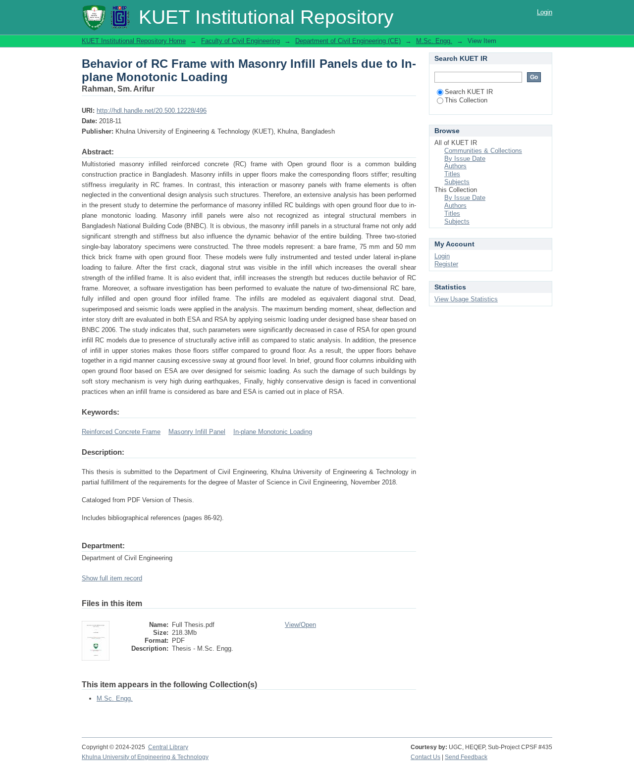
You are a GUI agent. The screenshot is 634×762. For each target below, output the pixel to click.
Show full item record (112, 578)
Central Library (168, 747)
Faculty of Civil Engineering (240, 41)
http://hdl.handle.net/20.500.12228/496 (152, 110)
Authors (455, 166)
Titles (452, 174)
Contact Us (425, 757)
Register (446, 264)
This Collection (466, 100)
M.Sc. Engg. (434, 41)
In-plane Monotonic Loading (272, 431)
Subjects (457, 182)
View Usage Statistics (466, 299)
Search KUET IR (469, 91)
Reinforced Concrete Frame (121, 431)
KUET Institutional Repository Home (134, 41)
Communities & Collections (483, 150)
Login (544, 12)
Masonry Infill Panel (196, 431)
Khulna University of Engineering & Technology (145, 757)
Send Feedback (466, 757)
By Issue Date (464, 158)
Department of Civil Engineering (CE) (348, 41)
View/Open (300, 624)
